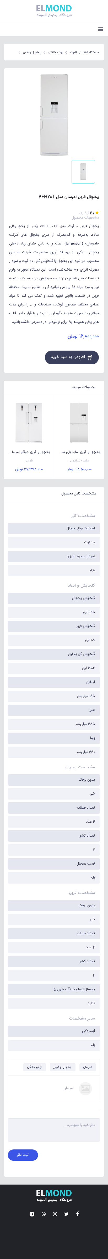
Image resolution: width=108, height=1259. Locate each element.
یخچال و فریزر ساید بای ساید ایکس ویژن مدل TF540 (77, 452)
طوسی (29, 461)
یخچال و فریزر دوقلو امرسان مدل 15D (27, 452)
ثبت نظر (23, 1155)
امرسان (87, 1067)
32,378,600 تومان (29, 469)
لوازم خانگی (34, 1067)
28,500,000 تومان (79, 469)
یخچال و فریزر (62, 1067)
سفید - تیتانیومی (79, 461)
